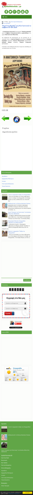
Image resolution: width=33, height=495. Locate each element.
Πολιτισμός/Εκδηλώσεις (17, 21)
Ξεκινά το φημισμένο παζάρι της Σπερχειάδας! (19, 194)
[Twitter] (10, 12)
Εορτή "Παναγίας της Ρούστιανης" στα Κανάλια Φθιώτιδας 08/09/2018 (15, 451)
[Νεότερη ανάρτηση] (5, 118)
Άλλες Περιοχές (5, 485)
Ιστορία (4, 181)
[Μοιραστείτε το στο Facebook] (7, 110)
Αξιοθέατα (4, 176)
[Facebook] (6, 12)
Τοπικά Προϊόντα (6, 186)
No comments (6, 23)
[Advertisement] (16, 259)
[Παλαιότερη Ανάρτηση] (27, 118)
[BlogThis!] (4, 110)
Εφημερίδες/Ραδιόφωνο (8, 178)
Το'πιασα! (27, 492)
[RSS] (27, 12)
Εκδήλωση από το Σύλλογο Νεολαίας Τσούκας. (19, 203)
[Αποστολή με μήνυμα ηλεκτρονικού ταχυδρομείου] (2, 110)
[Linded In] (19, 12)
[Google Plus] (14, 12)
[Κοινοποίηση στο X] (5, 110)
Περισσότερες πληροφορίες (14, 493)
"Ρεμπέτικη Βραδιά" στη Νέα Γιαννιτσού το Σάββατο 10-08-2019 (16, 26)
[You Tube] (23, 12)
